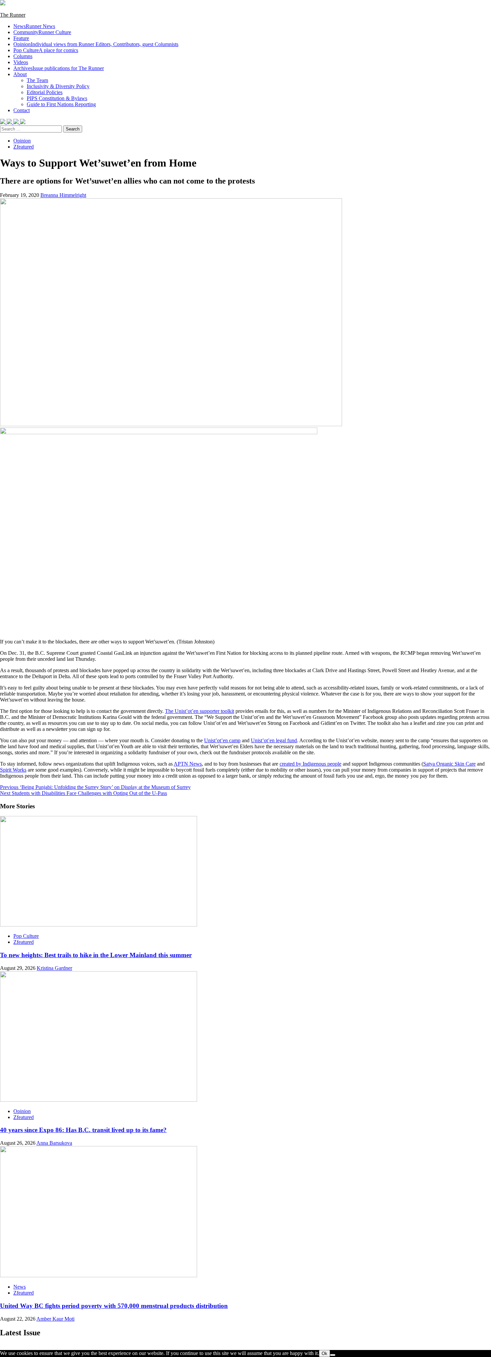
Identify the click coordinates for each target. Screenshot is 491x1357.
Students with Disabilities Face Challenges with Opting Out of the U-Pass (83, 793)
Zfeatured (23, 147)
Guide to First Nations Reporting (61, 104)
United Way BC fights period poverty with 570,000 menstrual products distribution (114, 1305)
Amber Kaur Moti (55, 1319)
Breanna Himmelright (63, 195)
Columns (22, 56)
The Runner (12, 15)
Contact (21, 110)
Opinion (95, 44)
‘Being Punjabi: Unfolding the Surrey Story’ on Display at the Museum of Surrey (95, 787)
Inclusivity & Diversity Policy (58, 86)
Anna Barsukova (54, 1143)
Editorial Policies (44, 92)
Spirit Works (13, 770)
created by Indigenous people (310, 764)
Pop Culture (45, 50)
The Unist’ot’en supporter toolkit (199, 711)
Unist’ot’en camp (222, 740)
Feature (21, 38)
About (20, 74)
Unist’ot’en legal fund (274, 740)
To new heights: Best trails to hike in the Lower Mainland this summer (96, 955)
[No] (332, 1355)
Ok (324, 1353)
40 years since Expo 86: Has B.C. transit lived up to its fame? (83, 1129)
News (34, 26)
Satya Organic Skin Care (449, 764)
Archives (58, 68)
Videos (20, 62)
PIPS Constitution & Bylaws (57, 98)
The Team (37, 80)
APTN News (188, 764)
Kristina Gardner (54, 968)
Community (42, 32)
